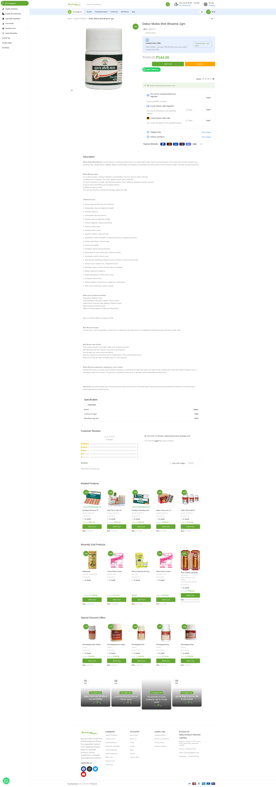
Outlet (132, 746)
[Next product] (214, 19)
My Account (134, 735)
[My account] (201, 12)
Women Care (111, 574)
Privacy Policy (159, 742)
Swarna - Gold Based (89, 574)
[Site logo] (74, 4)
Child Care (109, 765)
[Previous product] (210, 19)
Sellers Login (134, 757)
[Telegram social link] (213, 78)
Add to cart (168, 64)
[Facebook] (83, 769)
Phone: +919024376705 (187, 749)
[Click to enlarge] (71, 90)
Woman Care (110, 761)
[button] (92, 526)
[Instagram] (89, 769)
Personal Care (161, 574)
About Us (133, 739)
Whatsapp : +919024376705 (189, 756)
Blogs (132, 750)
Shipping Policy (160, 735)
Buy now (200, 64)
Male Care (109, 757)
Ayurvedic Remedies (112, 746)
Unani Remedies (111, 750)
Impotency (184, 575)
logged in (157, 441)
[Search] (168, 4)
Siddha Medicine (111, 754)
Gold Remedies (110, 742)
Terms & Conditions (162, 739)
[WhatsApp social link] (210, 78)
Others (183, 580)
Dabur (153, 33)
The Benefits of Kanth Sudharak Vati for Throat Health (156, 699)
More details (206, 132)
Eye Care (135, 574)
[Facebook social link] (203, 78)
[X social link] (205, 78)
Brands (132, 754)
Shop (132, 742)
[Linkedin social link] (208, 78)
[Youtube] (83, 774)
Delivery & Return (161, 746)
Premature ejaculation (189, 582)
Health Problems (80, 18)
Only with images (178, 463)
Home (69, 18)
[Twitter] (95, 769)
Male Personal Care (188, 578)
